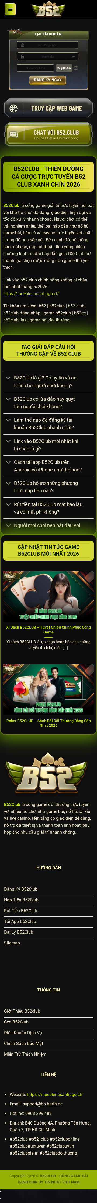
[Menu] (10, 9)
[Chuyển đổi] (8, 378)
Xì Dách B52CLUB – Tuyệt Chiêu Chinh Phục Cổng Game (48, 629)
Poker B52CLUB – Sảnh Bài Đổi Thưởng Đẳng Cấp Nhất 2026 (48, 723)
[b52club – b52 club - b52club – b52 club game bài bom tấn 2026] (48, 9)
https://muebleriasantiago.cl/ (31, 293)
